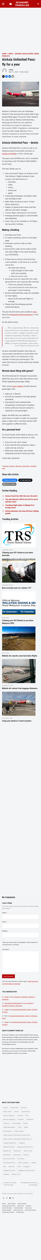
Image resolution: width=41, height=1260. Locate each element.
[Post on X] (3, 76)
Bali (27, 1115)
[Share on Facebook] (6, 76)
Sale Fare (18, 466)
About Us (21, 1193)
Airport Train (25, 1111)
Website (4, 931)
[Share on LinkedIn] (9, 76)
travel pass (25, 466)
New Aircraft (28, 1151)
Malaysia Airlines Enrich (25, 1147)
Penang (25, 1155)
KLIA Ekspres (7, 1131)
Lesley (11, 70)
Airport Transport (9, 1115)
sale (4, 1166)
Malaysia (22, 1143)
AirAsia (5, 466)
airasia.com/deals (9, 153)
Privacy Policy (29, 1193)
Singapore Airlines (9, 1170)
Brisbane (21, 1119)
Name (4, 913)
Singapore (26, 1166)
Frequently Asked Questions (21, 314)
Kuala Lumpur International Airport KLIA (16, 1135)
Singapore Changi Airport (26, 1170)
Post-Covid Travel (9, 1159)
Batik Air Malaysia (9, 1119)
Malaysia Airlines (8, 1147)
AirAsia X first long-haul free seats (9, 1184)
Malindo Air (7, 1151)
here (35, 312)
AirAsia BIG (14, 1107)
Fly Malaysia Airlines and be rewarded (28, 1184)
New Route (6, 1155)
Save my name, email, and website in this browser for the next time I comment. (20, 943)
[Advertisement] (20, 28)
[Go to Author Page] (4, 71)
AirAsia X (12, 466)
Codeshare (29, 1119)
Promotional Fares (9, 1163)
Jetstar (26, 1127)
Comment (6, 949)
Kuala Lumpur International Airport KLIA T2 (17, 1139)
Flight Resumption (9, 1127)
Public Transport (23, 1163)
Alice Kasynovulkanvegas (12, 1003)
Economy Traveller (22, 4)
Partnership (17, 1155)
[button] (3, 4)
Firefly (25, 1123)
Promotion (20, 1159)
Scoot (19, 1166)
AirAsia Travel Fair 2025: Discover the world (21, 496)
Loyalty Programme (9, 1143)
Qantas (33, 1163)
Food (19, 1127)
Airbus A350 (7, 1111)
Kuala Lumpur (19, 1131)
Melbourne (17, 1151)
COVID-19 (6, 1123)
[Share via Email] (12, 76)
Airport (16, 1111)
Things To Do (16, 1174)
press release (17, 386)
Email (4, 922)
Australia (20, 1115)
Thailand (6, 1174)
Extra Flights (16, 1123)
